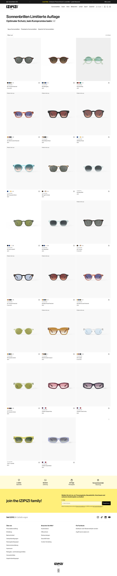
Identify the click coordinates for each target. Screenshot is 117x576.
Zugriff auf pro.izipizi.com (82, 532)
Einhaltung (9, 532)
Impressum (9, 548)
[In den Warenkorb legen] (74, 83)
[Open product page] (109, 419)
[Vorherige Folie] (30, 2)
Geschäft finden (45, 538)
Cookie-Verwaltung (46, 542)
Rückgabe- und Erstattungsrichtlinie (15, 552)
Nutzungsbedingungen (12, 542)
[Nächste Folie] (92, 2)
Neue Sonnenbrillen (14, 29)
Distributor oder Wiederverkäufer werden (87, 528)
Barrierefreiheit (10, 535)
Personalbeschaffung (12, 528)
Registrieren (106, 503)
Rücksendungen (45, 535)
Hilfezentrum (44, 532)
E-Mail (63, 500)
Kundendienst (45, 528)
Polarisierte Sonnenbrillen (29, 29)
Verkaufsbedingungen (12, 538)
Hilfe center (107, 2)
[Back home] (12, 6)
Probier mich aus (10, 93)
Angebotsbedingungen (12, 558)
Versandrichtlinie (10, 555)
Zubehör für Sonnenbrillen (46, 29)
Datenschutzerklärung (12, 545)
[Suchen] (107, 6)
